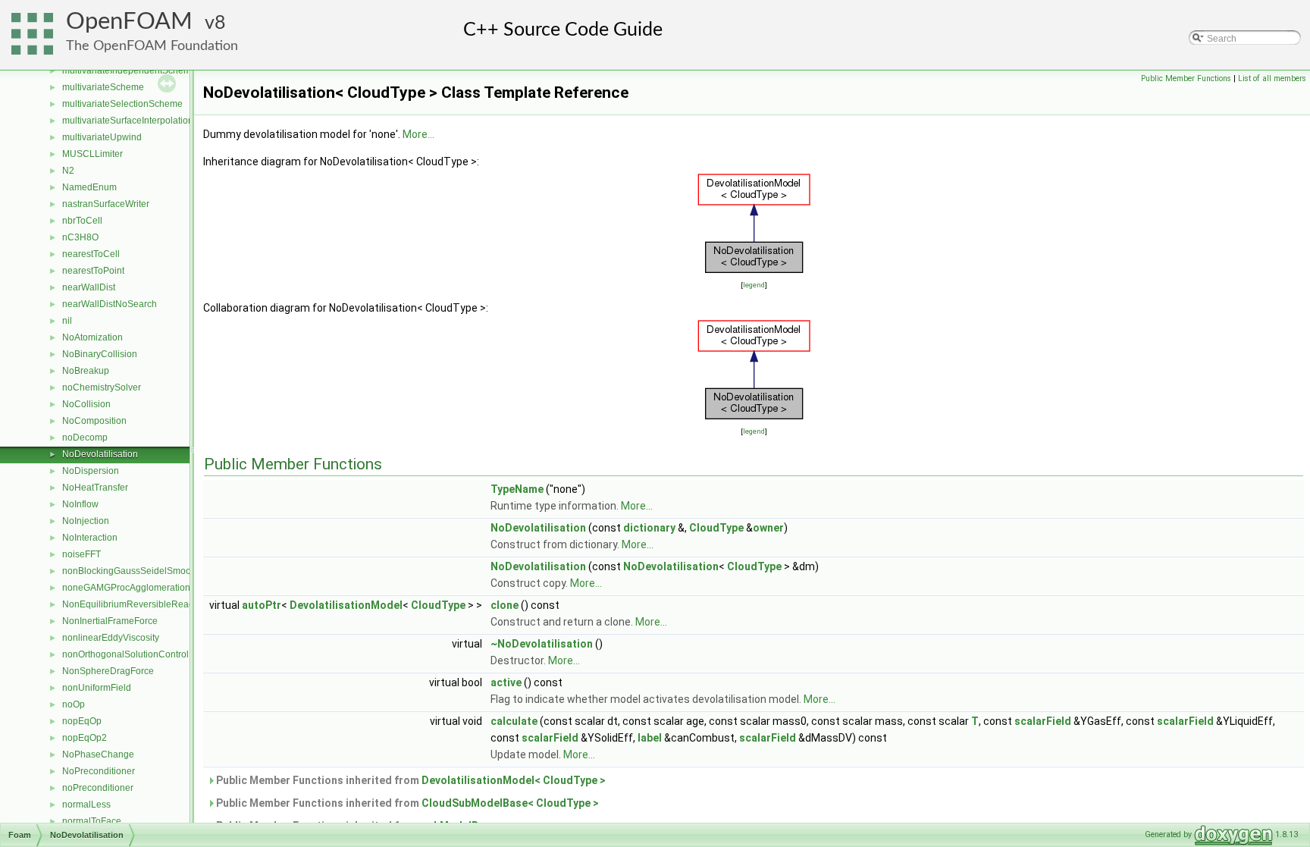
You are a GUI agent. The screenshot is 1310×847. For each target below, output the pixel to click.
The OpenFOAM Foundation (152, 46)
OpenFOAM (129, 21)
